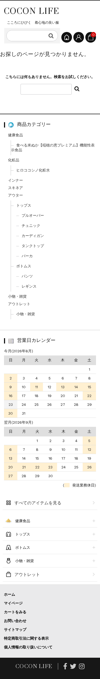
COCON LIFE (31, 11)
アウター (15, 195)
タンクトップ (33, 246)
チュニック (31, 225)
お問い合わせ (15, 621)
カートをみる (15, 612)
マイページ (13, 603)
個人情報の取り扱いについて (28, 647)
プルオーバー (33, 215)
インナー (15, 180)
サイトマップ (15, 629)
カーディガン (33, 236)
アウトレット (19, 304)
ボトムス (23, 266)
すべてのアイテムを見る (37, 502)
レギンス (29, 286)
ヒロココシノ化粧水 (33, 170)
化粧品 (13, 160)
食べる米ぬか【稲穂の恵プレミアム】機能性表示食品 (53, 147)
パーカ (27, 256)
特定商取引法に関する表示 (26, 638)
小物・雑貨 (17, 296)
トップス (23, 205)
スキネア (15, 188)
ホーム (9, 594)
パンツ (27, 276)
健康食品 (15, 135)
